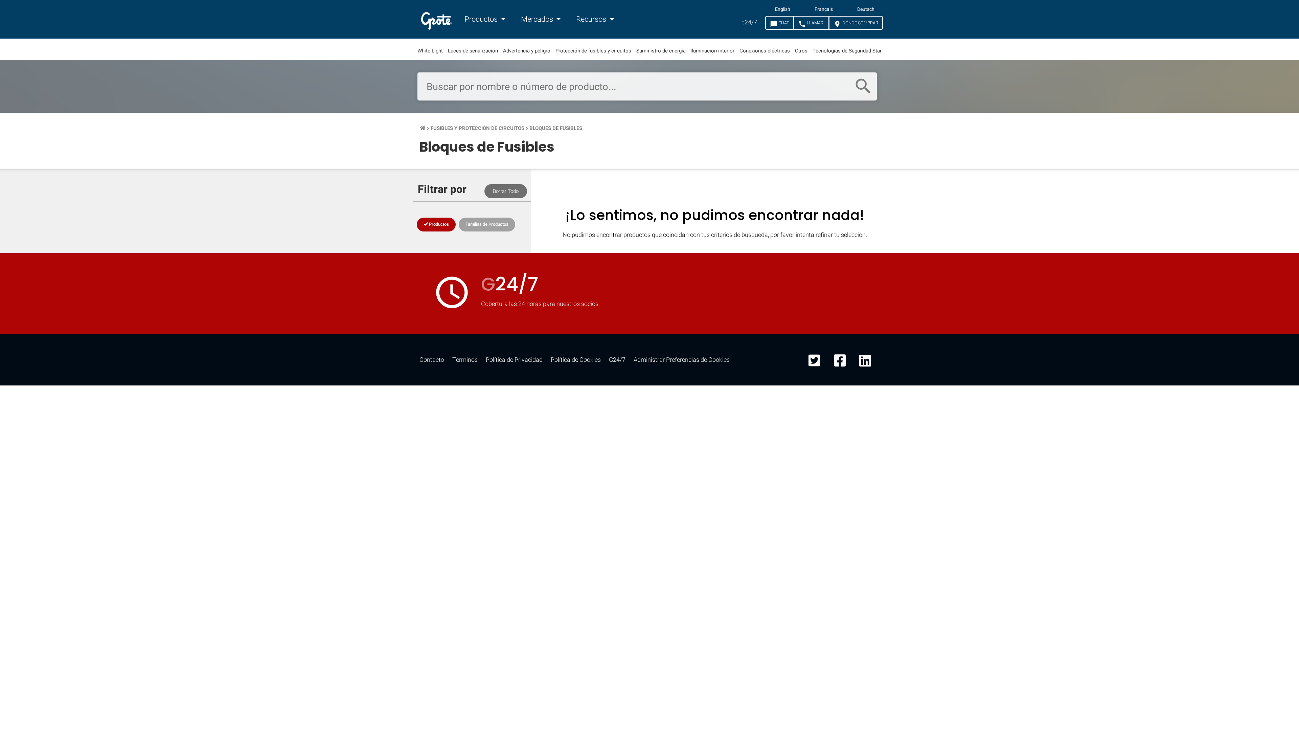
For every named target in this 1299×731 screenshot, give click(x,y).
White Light (430, 50)
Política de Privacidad (514, 359)
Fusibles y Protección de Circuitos (477, 128)
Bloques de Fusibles (555, 128)
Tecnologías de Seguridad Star (847, 50)
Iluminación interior (712, 50)
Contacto (431, 359)
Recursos (592, 19)
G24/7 (617, 359)
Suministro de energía (661, 50)
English (782, 9)
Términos (465, 359)
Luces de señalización (473, 50)
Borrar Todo (506, 191)
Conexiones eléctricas (764, 50)
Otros (801, 50)
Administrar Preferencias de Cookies (682, 359)
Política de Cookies (576, 359)
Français (824, 9)
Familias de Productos (486, 224)
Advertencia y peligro (526, 50)
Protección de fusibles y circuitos (593, 50)
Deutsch (865, 9)
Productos (481, 19)
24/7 (749, 22)
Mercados (538, 19)
